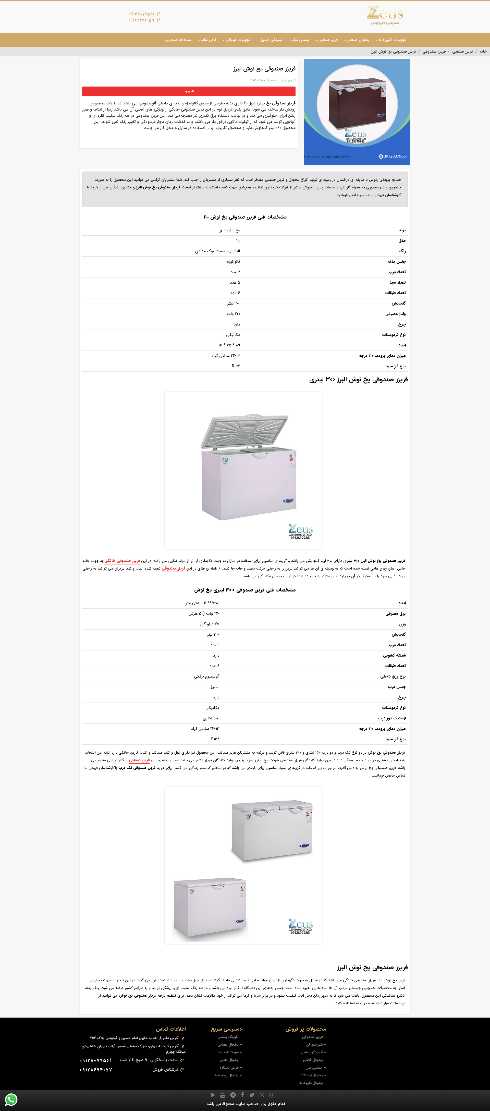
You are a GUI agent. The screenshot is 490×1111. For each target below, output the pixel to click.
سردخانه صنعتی (179, 40)
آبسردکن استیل (272, 40)
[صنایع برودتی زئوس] (385, 15)
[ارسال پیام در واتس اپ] (14, 1099)
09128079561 (141, 14)
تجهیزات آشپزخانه (392, 40)
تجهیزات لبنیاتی (238, 40)
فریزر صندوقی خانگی (122, 561)
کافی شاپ (208, 40)
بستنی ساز (301, 40)
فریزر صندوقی (173, 568)
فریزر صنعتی (328, 40)
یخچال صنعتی (358, 40)
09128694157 (141, 20)
